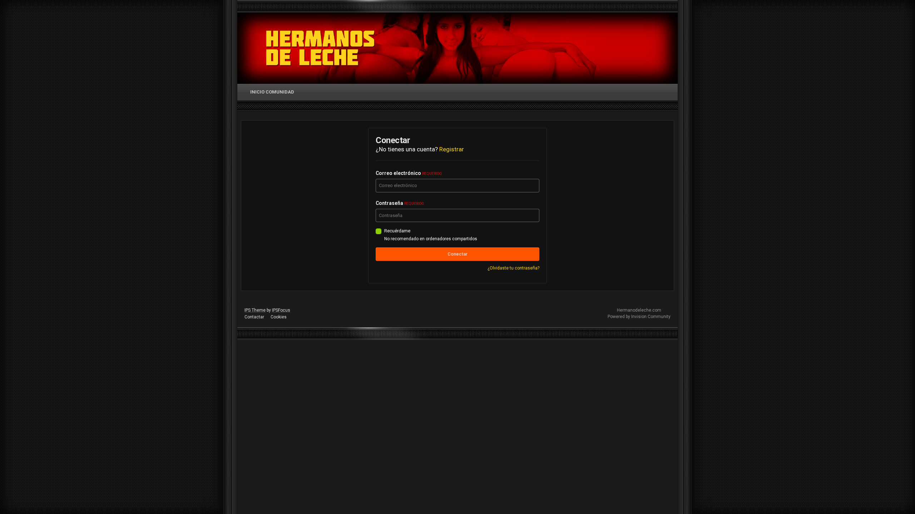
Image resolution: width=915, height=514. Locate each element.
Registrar (451, 149)
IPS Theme (255, 310)
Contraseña (400, 203)
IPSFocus (281, 310)
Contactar (254, 316)
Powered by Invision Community (639, 316)
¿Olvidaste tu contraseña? (513, 268)
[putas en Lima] (320, 48)
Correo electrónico (409, 173)
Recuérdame (397, 230)
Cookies (279, 316)
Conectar (457, 254)
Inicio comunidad (272, 92)
